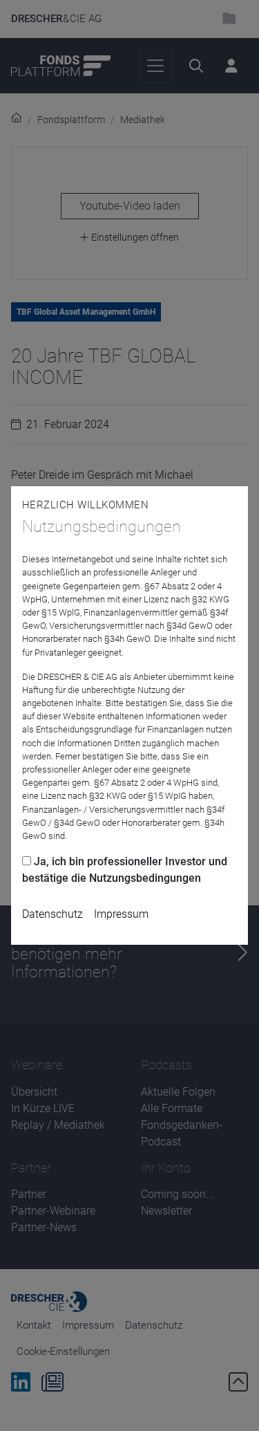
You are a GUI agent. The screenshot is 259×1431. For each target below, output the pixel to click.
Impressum (121, 914)
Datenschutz (52, 914)
